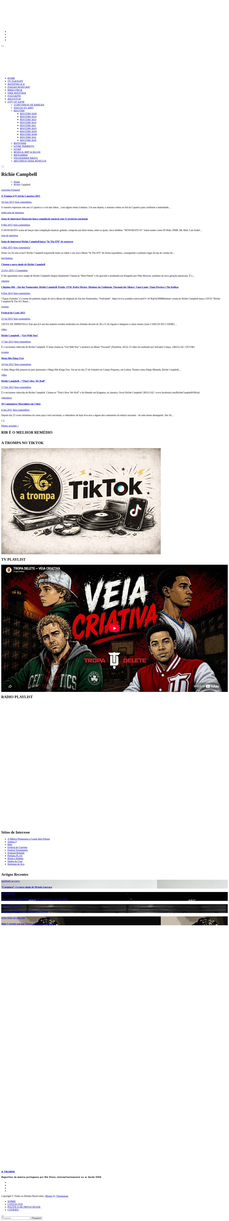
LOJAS (17, 149)
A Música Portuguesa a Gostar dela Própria (28, 839)
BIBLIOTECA (14, 90)
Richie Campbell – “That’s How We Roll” (23, 381)
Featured (15, 190)
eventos (5, 306)
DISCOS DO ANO (23, 108)
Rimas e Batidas (15, 858)
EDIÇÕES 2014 (28, 116)
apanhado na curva (10, 881)
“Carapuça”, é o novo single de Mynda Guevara (26, 887)
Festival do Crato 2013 (13, 312)
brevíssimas (7, 258)
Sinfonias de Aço (15, 864)
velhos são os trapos (11, 905)
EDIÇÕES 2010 (28, 128)
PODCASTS (14, 96)
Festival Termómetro (17, 850)
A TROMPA (45, 12)
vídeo (4, 329)
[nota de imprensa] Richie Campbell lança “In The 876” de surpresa (37, 241)
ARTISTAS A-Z (16, 84)
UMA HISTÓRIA (16, 93)
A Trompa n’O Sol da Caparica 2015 (20, 196)
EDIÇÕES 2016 (28, 137)
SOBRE (11, 1201)
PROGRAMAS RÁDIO (26, 158)
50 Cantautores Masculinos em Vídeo (21, 404)
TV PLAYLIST (15, 81)
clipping (5, 281)
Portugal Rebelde (15, 853)
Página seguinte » (10, 425)
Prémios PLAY (15, 855)
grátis (4, 212)
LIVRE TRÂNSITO (24, 146)
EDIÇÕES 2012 (28, 122)
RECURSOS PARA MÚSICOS (30, 161)
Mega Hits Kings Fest (12, 358)
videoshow (6, 397)
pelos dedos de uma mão (13, 917)
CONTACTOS (15, 1204)
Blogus (48, 1196)
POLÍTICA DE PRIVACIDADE (24, 1207)
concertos (6, 190)
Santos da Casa (14, 861)
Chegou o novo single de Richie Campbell (23, 264)
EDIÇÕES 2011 (28, 125)
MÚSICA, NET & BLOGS (27, 152)
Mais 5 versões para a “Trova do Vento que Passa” (28, 923)
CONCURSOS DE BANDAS (29, 105)
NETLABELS (21, 155)
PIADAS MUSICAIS (18, 87)
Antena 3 (12, 841)
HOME (11, 78)
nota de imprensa (15, 212)
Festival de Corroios (17, 847)
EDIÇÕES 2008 (28, 134)
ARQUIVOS (14, 99)
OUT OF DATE (15, 102)
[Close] (2, 1215)
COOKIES (13, 1209)
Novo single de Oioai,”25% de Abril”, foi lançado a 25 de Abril (34, 899)
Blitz (9, 844)
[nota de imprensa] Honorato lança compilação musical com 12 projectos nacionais (44, 219)
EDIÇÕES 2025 (28, 113)
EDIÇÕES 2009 (28, 131)
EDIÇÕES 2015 (28, 140)
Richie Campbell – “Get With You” (19, 335)
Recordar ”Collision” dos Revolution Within (24, 911)
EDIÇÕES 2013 (28, 119)
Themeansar (62, 1196)
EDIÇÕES (19, 110)
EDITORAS (20, 143)
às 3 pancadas (8, 893)
